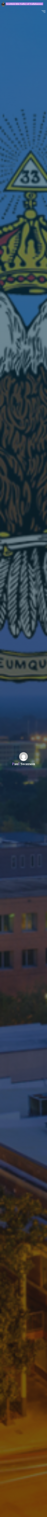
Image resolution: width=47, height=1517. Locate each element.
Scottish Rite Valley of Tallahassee (24, 3)
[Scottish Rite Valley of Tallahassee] (3, 4)
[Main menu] (43, 11)
